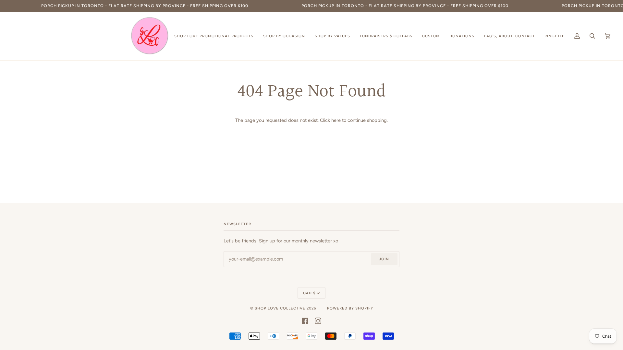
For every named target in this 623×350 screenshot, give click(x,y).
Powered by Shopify (350, 308)
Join (384, 259)
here (336, 120)
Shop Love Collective (280, 308)
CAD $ (309, 293)
